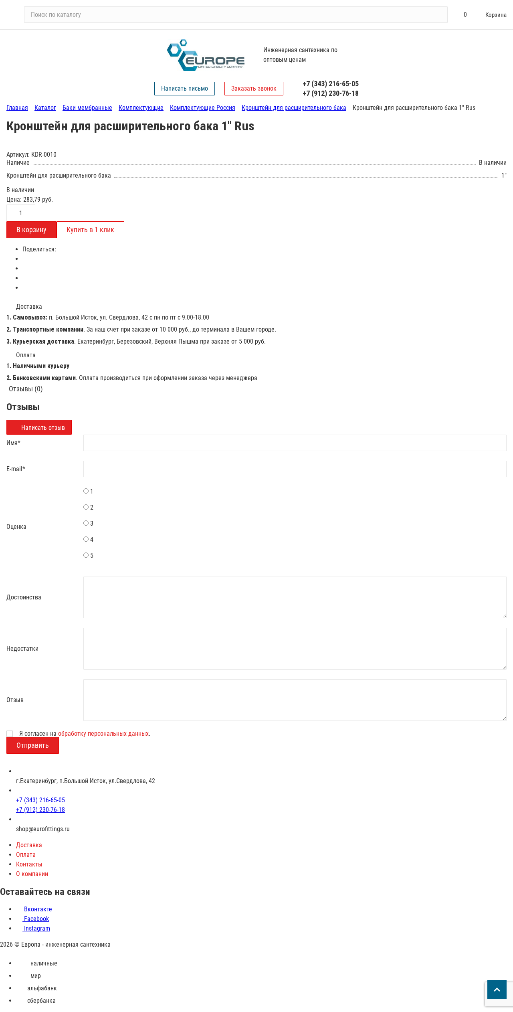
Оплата (26, 854)
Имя (13, 443)
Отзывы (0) (26, 389)
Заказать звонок (254, 88)
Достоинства (23, 597)
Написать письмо (184, 88)
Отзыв (15, 700)
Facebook (35, 919)
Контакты (29, 864)
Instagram (36, 928)
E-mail (15, 469)
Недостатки (22, 648)
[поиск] (438, 15)
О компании (32, 874)
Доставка (29, 845)
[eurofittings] (206, 55)
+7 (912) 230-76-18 (331, 93)
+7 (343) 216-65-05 (331, 83)
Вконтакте (37, 909)
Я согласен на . (84, 734)
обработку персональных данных (103, 733)
